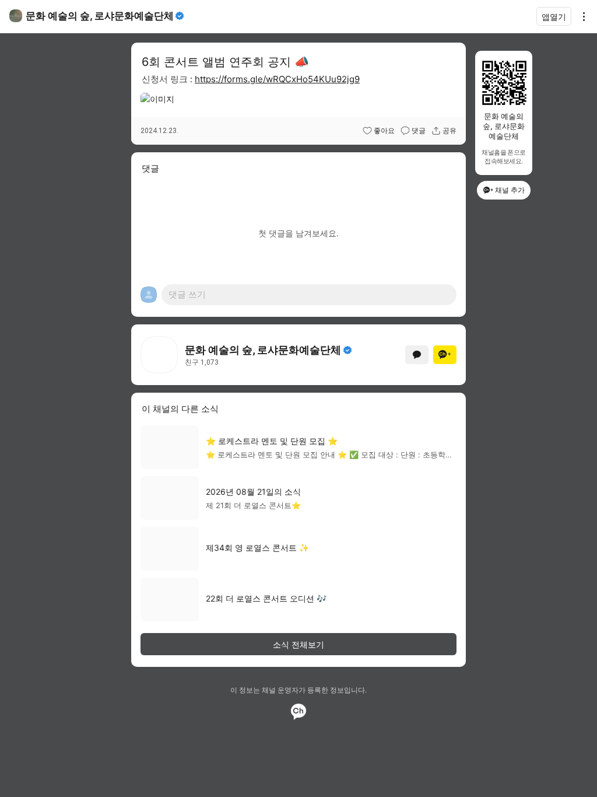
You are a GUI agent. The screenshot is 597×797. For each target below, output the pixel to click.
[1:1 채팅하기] (417, 354)
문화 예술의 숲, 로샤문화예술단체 (100, 16)
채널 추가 (510, 190)
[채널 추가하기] (444, 354)
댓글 (419, 131)
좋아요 (384, 131)
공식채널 (347, 350)
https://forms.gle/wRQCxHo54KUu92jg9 (277, 79)
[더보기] (581, 16)
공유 (449, 131)
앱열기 (554, 17)
